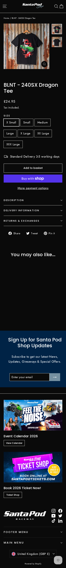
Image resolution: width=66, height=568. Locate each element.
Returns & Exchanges (21, 220)
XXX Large (13, 144)
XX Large (43, 133)
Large (10, 133)
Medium (42, 122)
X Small (11, 122)
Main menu (14, 542)
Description (14, 200)
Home (6, 18)
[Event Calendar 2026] (33, 415)
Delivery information (21, 210)
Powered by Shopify (33, 563)
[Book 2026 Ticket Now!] (33, 467)
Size (7, 115)
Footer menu (16, 532)
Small (26, 122)
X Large (25, 133)
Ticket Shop (12, 494)
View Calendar (14, 443)
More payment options (33, 188)
